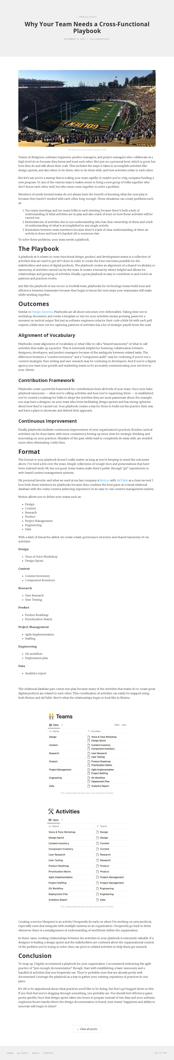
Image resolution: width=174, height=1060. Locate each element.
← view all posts (86, 17)
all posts (22, 1053)
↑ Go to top (160, 1053)
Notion (104, 480)
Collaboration (99, 39)
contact (48, 1053)
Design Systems (42, 311)
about (36, 1053)
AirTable (122, 480)
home (10, 1053)
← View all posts (87, 1029)
